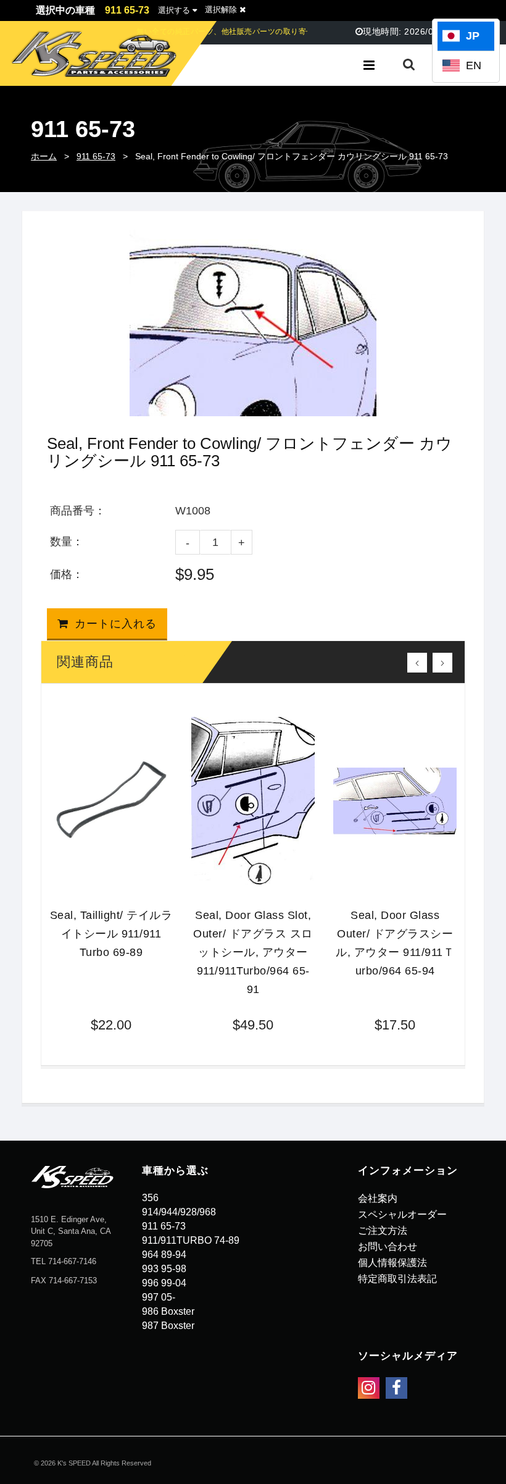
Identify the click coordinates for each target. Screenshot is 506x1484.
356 (150, 1198)
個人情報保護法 (392, 1262)
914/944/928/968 (179, 1212)
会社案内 (377, 1198)
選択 (174, 10)
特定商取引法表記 (397, 1278)
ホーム (44, 156)
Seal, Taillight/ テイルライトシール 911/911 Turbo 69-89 (111, 933)
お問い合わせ (387, 1246)
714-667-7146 (72, 1261)
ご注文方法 (382, 1230)
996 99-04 (164, 1283)
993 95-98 (164, 1269)
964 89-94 (164, 1254)
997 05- (158, 1297)
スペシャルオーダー (402, 1214)
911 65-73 (96, 156)
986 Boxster (168, 1311)
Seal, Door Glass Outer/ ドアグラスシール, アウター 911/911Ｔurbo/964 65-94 (395, 943)
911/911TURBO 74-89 (190, 1240)
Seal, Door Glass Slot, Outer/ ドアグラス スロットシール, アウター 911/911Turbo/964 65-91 (253, 952)
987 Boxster (168, 1325)
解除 (222, 9)
